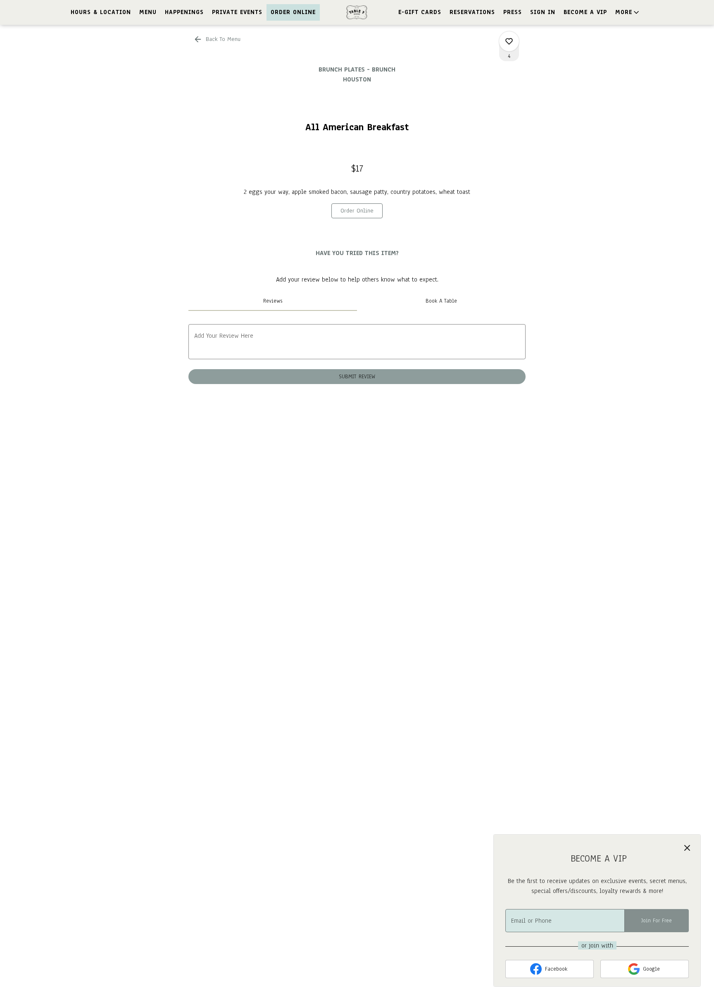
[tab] (272, 301)
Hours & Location (101, 12)
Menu (148, 12)
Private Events (237, 12)
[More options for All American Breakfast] (509, 41)
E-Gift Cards (419, 12)
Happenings (184, 12)
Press (512, 12)
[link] (357, 210)
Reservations (472, 12)
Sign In (542, 12)
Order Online (293, 12)
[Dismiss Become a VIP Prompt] (687, 848)
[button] (628, 12)
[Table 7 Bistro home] (357, 12)
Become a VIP (585, 12)
